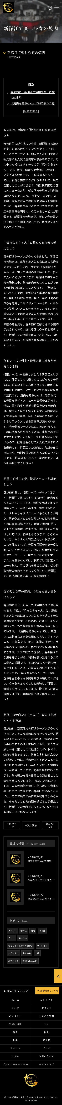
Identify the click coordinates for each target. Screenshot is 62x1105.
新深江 (23, 930)
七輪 (37, 953)
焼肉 (33, 930)
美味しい (23, 938)
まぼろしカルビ (30, 961)
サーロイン (42, 945)
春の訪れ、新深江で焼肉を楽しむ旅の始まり (33, 94)
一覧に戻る (31, 825)
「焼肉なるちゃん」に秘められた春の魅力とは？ (33, 105)
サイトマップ (46, 1064)
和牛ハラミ (13, 961)
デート (11, 938)
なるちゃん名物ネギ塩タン (20, 945)
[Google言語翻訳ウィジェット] (49, 7)
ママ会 (42, 930)
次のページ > (50, 825)
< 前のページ (11, 825)
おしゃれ (27, 953)
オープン (12, 930)
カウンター (13, 953)
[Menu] (57, 7)
